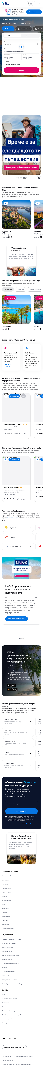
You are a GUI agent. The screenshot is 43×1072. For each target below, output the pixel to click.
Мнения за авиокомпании (10, 963)
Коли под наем (6, 900)
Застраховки (6, 916)
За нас (4, 995)
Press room (5, 1003)
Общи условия (6, 1056)
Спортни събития (8, 928)
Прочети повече (7, 365)
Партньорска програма (10, 1011)
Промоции (5, 976)
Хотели (4, 896)
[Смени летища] (22, 47)
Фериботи (5, 908)
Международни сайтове (12, 1047)
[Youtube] (10, 1038)
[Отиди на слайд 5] (25, 177)
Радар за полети (7, 947)
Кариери (5, 1007)
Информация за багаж (9, 980)
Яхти (3, 904)
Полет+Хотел (25, 29)
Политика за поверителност (24, 1056)
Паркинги (5, 920)
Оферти (5, 912)
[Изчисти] (37, 44)
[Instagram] (15, 1038)
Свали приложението (17, 619)
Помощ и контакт (8, 1023)
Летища (5, 968)
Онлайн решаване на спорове (12, 1015)
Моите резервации (8, 1019)
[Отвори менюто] (39, 3)
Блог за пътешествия (9, 999)
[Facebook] (4, 1038)
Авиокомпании (7, 951)
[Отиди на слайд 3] (20, 177)
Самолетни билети (8, 876)
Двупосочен (12, 36)
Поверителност (7, 1060)
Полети (9, 29)
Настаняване (6, 888)
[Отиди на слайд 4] (21, 177)
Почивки (5, 884)
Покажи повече (27, 824)
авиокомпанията (13, 518)
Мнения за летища (8, 972)
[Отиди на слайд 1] (17, 177)
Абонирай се (21, 811)
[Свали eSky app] (28, 3)
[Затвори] (2, 12)
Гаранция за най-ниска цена (11, 939)
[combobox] (19, 44)
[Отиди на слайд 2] (18, 177)
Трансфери (6, 924)
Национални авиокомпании (11, 955)
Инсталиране (33, 12)
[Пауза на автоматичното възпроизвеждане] (39, 178)
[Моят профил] (33, 3)
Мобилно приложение (9, 943)
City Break (5, 880)
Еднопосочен (30, 36)
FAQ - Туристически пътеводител (13, 984)
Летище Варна (7, 959)
